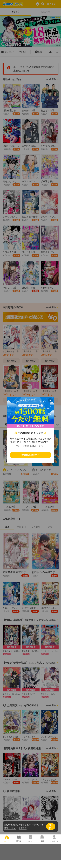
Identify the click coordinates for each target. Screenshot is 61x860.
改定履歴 (23, 828)
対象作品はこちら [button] (30, 454)
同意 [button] (50, 826)
